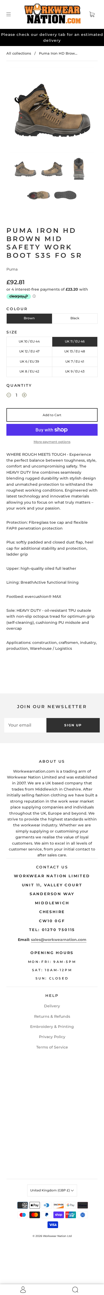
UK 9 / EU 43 (75, 371)
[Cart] (92, 14)
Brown (29, 318)
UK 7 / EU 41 (74, 361)
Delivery (52, 1006)
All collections (18, 53)
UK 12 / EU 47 (29, 351)
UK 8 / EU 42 (29, 371)
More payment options (52, 442)
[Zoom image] (52, 111)
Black (74, 318)
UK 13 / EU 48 (74, 351)
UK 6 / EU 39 (29, 361)
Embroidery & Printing (52, 1026)
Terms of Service (52, 1047)
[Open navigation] (12, 14)
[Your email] (25, 725)
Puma (12, 269)
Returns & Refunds (52, 1016)
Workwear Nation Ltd (57, 1236)
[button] (18, 111)
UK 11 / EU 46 (75, 341)
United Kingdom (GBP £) (50, 1190)
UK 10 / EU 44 (29, 341)
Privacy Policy (52, 1036)
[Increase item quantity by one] (24, 396)
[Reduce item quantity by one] (9, 396)
